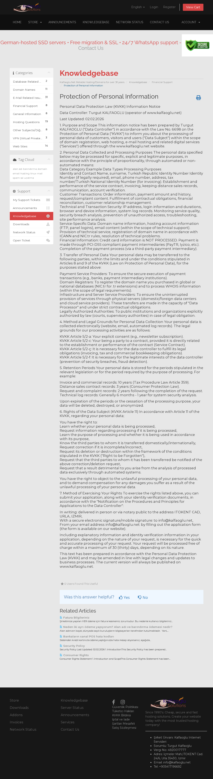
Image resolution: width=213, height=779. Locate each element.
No (145, 597)
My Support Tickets (26, 200)
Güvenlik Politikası (125, 707)
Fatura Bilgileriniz (75, 617)
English (137, 7)
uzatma (29, 177)
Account (190, 22)
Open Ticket (21, 240)
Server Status (72, 708)
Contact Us (159, 22)
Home (17, 22)
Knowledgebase (96, 22)
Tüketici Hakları (123, 711)
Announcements (62, 22)
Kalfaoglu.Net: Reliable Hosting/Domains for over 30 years (92, 82)
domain (42, 168)
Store (34, 22)
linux (33, 173)
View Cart (193, 7)
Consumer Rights (75, 655)
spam (16, 177)
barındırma (30, 168)
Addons (16, 715)
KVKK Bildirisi (121, 715)
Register (169, 7)
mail (39, 173)
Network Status (129, 22)
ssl (22, 177)
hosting (25, 173)
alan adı (17, 168)
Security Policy (73, 645)
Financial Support (162, 82)
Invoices (16, 722)
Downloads (21, 224)
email (16, 173)
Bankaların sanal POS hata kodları (88, 636)
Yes (126, 597)
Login (154, 7)
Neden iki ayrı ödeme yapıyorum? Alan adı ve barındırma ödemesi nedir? (117, 627)
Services (67, 722)
